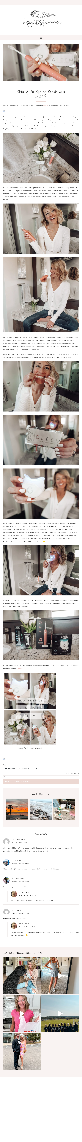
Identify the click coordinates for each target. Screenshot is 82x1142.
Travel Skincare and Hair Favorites (64, 815)
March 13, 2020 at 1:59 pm (20, 843)
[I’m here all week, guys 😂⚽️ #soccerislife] (60, 1013)
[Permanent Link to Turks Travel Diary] (17, 820)
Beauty (34, 87)
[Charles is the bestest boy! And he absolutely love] (22, 975)
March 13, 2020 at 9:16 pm (20, 881)
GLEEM (45, 106)
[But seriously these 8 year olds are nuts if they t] (60, 975)
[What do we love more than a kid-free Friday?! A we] (22, 1051)
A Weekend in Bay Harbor (40, 814)
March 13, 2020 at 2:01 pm (20, 863)
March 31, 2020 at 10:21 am (28, 895)
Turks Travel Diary (17, 812)
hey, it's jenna (41, 19)
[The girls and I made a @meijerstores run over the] (22, 1013)
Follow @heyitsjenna (70, 953)
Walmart (19, 668)
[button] (41, 2)
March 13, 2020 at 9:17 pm (20, 913)
